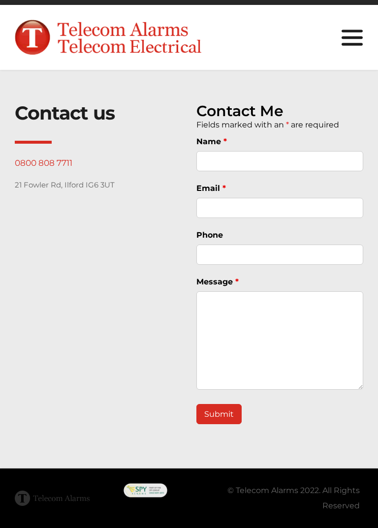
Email (211, 188)
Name (211, 141)
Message (217, 281)
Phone (209, 235)
